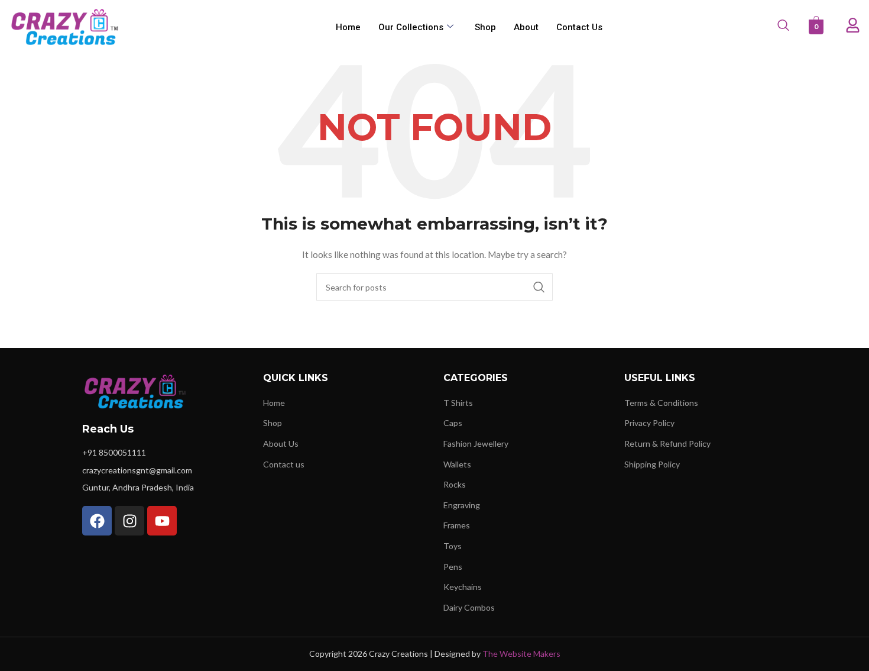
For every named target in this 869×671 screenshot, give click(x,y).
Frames (456, 525)
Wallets (457, 464)
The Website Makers (521, 654)
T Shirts (458, 403)
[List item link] (163, 452)
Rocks (454, 484)
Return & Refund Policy (667, 443)
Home (348, 27)
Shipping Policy (652, 464)
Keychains (462, 587)
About (526, 27)
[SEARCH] (539, 287)
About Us (281, 443)
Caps (452, 423)
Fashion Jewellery (475, 443)
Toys (452, 546)
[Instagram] (129, 520)
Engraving (461, 505)
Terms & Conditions (661, 403)
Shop (485, 27)
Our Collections (410, 27)
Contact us (579, 27)
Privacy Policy (649, 423)
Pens (452, 567)
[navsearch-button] (782, 27)
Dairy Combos (469, 607)
